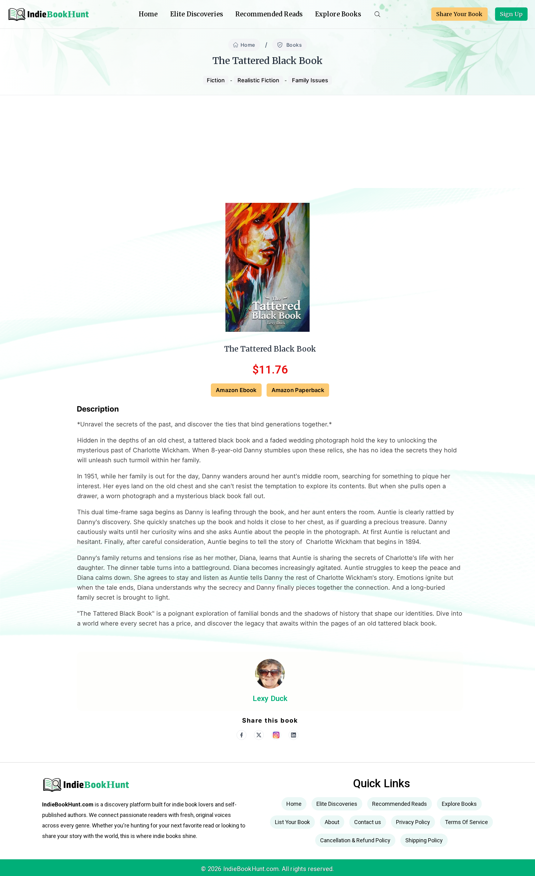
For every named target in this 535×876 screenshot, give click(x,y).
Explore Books (338, 14)
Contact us (367, 822)
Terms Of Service (466, 822)
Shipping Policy (424, 840)
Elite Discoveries (196, 14)
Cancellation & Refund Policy (355, 840)
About (332, 822)
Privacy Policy (413, 822)
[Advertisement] (267, 141)
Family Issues (310, 80)
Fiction (216, 80)
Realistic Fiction (258, 80)
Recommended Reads (268, 14)
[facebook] (241, 735)
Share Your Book (459, 14)
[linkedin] (293, 735)
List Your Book (292, 822)
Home (248, 45)
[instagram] (276, 735)
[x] (259, 735)
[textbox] (270, 531)
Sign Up (511, 14)
